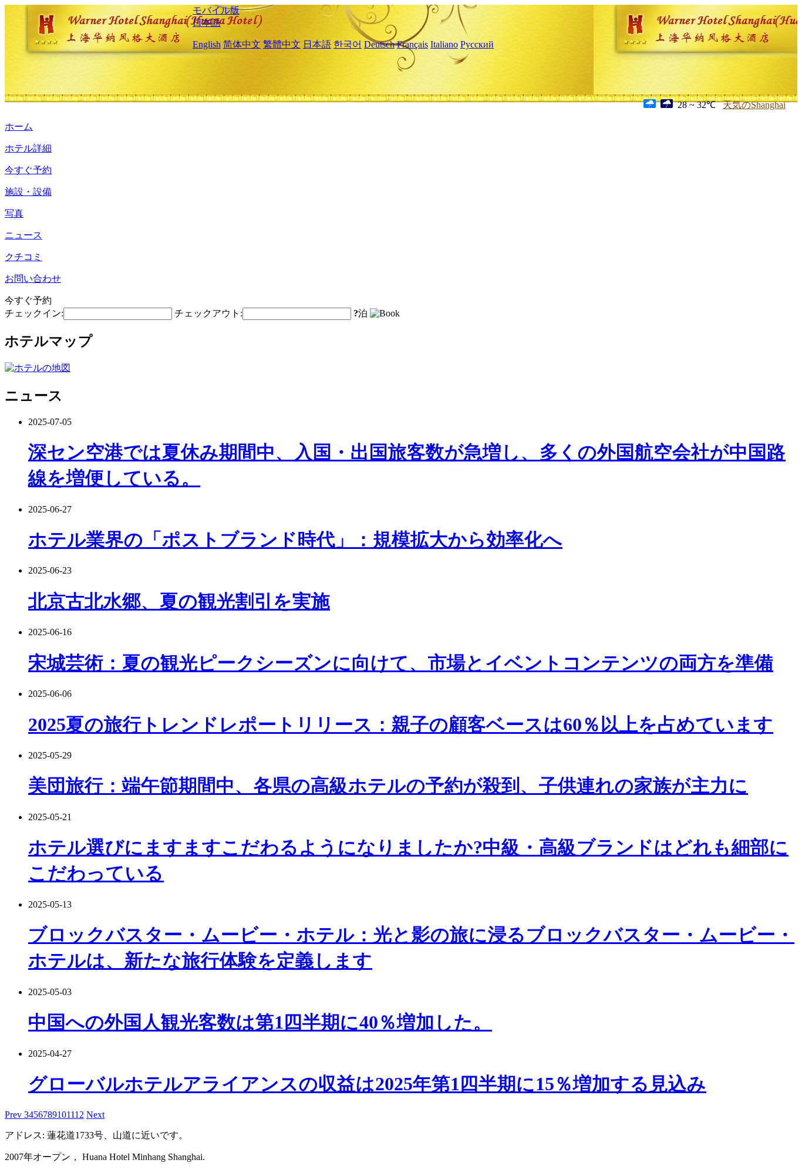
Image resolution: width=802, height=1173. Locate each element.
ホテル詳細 (28, 148)
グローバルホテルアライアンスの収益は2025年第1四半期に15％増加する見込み (367, 1083)
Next (95, 1115)
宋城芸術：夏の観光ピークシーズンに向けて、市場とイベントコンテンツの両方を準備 (400, 662)
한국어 (347, 44)
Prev (14, 1115)
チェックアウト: (208, 313)
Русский (477, 44)
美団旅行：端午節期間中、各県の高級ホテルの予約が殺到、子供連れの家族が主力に (388, 785)
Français (412, 44)
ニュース (23, 235)
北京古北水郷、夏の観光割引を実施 (179, 601)
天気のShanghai (754, 105)
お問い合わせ (33, 279)
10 (61, 1115)
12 (79, 1115)
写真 (14, 213)
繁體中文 (282, 44)
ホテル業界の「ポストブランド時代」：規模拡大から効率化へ (295, 539)
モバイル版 (216, 10)
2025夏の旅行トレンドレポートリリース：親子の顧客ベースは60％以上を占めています (400, 724)
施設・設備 (28, 192)
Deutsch (379, 44)
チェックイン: (34, 313)
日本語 (207, 23)
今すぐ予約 (28, 170)
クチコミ (23, 257)
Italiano (444, 44)
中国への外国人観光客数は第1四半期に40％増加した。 (260, 1022)
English (207, 44)
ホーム (19, 127)
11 (70, 1115)
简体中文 (242, 44)
